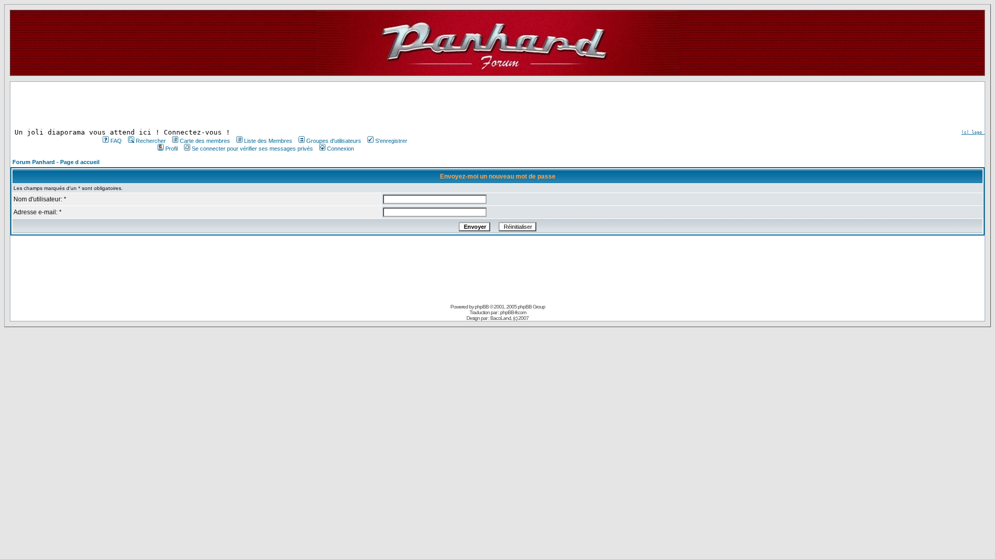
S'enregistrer (391, 141)
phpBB (482, 307)
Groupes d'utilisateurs (333, 141)
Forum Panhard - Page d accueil (56, 162)
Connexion (340, 148)
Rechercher (151, 141)
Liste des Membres (268, 141)
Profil (171, 148)
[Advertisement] (254, 105)
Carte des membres (205, 141)
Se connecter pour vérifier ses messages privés (252, 148)
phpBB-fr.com (513, 312)
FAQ (116, 141)
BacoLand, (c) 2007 (509, 318)
